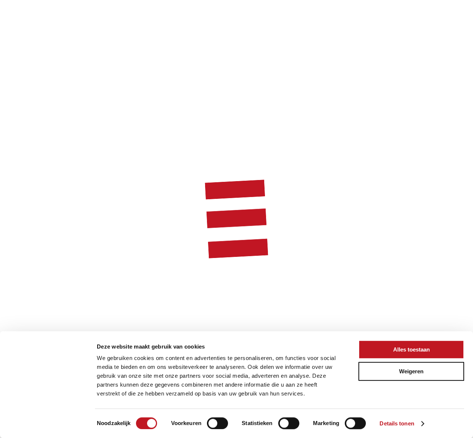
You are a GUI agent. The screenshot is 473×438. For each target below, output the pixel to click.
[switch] (217, 423)
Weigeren (411, 371)
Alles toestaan (411, 349)
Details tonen (397, 423)
